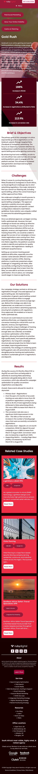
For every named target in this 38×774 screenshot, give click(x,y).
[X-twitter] (17, 651)
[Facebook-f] (12, 651)
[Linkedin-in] (25, 651)
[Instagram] (21, 651)
